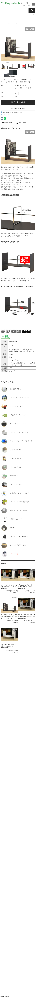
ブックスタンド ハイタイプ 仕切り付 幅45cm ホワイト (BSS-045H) (9, 646)
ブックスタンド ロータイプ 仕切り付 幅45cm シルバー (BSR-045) (9, 586)
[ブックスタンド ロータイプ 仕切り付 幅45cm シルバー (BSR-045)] (9, 575)
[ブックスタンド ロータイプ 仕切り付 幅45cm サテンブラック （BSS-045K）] (9, 604)
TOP (2, 23)
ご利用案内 (33, 14)
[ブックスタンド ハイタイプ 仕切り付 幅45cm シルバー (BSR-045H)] (26, 604)
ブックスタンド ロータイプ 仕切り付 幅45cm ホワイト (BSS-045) (26, 586)
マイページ (21, 5)
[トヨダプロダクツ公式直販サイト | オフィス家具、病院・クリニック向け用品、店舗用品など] (10, 4)
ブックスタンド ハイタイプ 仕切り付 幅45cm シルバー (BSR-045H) (26, 616)
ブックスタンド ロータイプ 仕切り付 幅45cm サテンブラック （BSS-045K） (9, 616)
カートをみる (27, 5)
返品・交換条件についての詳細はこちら (12, 112)
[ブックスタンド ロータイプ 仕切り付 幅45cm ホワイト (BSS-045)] (26, 575)
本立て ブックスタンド (17, 23)
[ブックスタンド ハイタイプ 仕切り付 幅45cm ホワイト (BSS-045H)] (9, 634)
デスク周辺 (7, 23)
